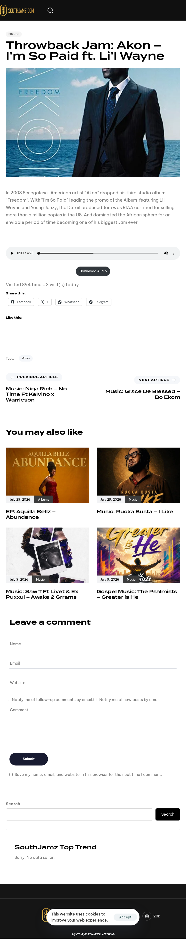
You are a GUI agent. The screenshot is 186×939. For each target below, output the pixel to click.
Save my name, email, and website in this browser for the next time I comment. (88, 774)
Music (13, 34)
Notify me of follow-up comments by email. (52, 699)
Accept (125, 917)
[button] (50, 10)
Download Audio (93, 271)
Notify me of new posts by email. (130, 699)
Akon (26, 358)
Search (13, 803)
